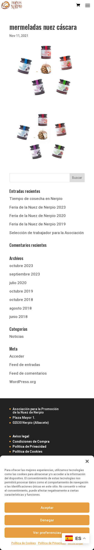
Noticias (16, 336)
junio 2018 (18, 316)
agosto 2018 (20, 308)
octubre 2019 (21, 291)
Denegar (47, 520)
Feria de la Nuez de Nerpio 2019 (37, 224)
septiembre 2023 (24, 274)
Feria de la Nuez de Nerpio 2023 (37, 207)
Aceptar (47, 508)
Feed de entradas (24, 364)
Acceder (16, 356)
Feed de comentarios (28, 373)
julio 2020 (17, 282)
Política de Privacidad (52, 543)
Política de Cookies (23, 543)
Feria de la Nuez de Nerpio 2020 (37, 215)
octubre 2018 (21, 299)
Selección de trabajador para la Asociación (46, 232)
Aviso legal (21, 436)
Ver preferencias (47, 533)
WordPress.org (22, 381)
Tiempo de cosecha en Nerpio (36, 198)
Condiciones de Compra (31, 441)
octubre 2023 (21, 265)
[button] (87, 461)
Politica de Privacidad (29, 446)
